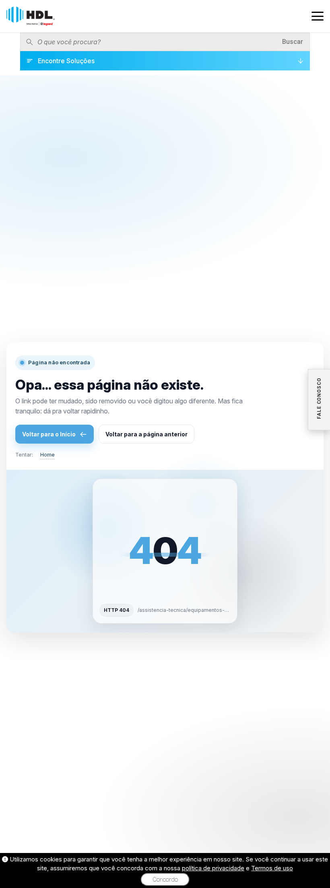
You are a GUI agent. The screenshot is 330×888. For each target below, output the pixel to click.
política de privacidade (213, 868)
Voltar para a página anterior (146, 434)
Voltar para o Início (49, 434)
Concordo (165, 879)
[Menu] (317, 16)
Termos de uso (272, 868)
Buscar (292, 41)
